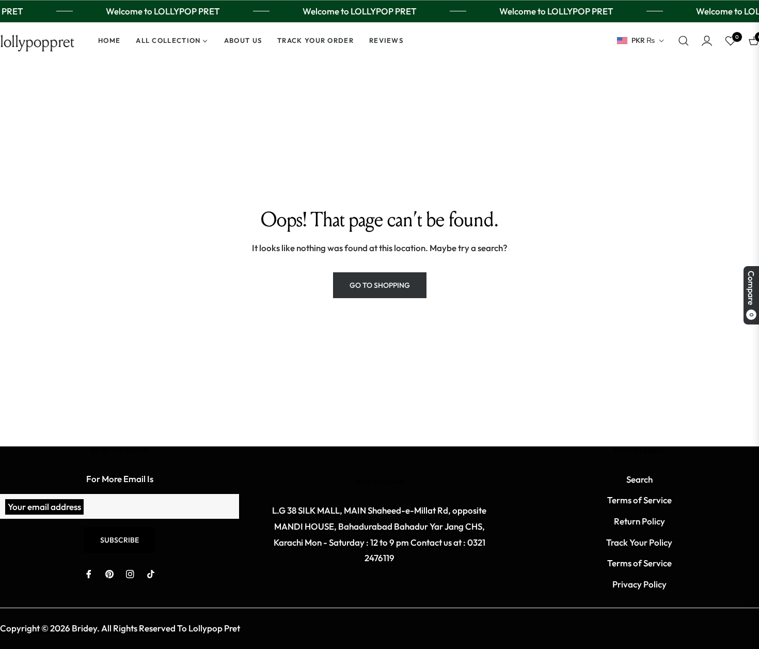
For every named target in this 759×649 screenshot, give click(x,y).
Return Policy (639, 521)
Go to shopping (380, 285)
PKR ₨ (643, 40)
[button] (683, 41)
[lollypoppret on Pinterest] (109, 573)
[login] (707, 40)
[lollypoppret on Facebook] (89, 573)
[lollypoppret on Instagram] (130, 573)
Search (639, 479)
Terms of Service (639, 500)
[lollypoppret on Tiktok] (151, 573)
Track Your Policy (639, 542)
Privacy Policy (639, 584)
